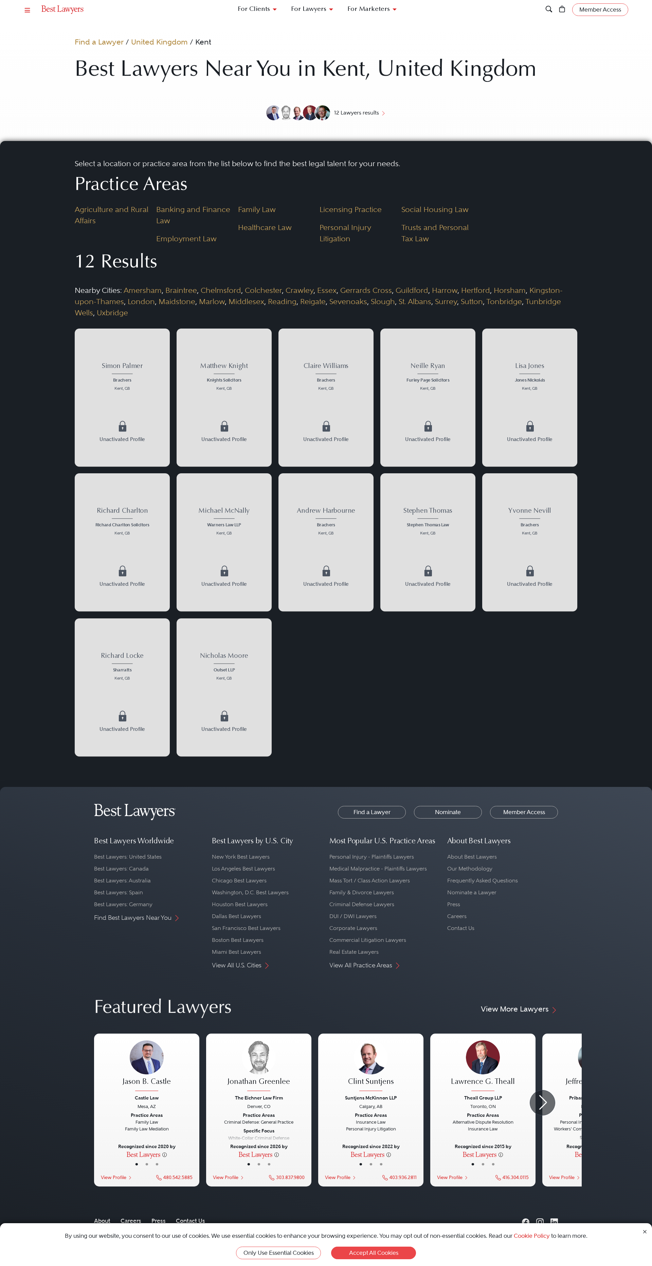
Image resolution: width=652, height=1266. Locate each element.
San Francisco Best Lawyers (246, 928)
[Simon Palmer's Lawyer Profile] (122, 398)
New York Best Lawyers (241, 857)
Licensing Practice (351, 209)
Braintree (181, 290)
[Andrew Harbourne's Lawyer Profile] (326, 542)
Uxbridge (112, 312)
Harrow (444, 290)
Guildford (412, 290)
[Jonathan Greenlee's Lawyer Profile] (259, 1066)
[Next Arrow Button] (542, 1102)
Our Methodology (469, 868)
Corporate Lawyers (353, 928)
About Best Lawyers (472, 857)
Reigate (313, 301)
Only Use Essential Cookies (278, 1252)
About (102, 1220)
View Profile (113, 1177)
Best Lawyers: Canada (121, 868)
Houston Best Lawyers (240, 904)
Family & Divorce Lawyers (361, 892)
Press (453, 904)
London (141, 301)
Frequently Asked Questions (482, 880)
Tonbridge (504, 301)
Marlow (212, 301)
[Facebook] (525, 1221)
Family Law (257, 209)
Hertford (475, 290)
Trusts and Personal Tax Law (435, 233)
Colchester (263, 290)
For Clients (254, 9)
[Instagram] (540, 1221)
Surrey (446, 301)
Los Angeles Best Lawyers (243, 868)
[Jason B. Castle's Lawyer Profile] (147, 1066)
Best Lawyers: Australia (122, 880)
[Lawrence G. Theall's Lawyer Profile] (483, 1066)
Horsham (510, 290)
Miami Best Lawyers (236, 952)
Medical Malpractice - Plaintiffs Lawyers (378, 868)
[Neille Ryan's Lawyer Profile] (427, 398)
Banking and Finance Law (193, 215)
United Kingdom (159, 41)
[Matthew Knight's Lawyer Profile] (224, 398)
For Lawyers (308, 9)
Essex (327, 290)
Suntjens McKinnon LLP (371, 1098)
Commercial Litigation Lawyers (367, 940)
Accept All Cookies (373, 1252)
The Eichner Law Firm (259, 1098)
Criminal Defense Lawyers (361, 904)
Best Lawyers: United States (128, 857)
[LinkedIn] (554, 1221)
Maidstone (177, 301)
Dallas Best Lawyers (236, 916)
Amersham (143, 290)
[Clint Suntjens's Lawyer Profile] (371, 1066)
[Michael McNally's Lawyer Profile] (224, 542)
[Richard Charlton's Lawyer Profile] (122, 542)
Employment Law (186, 238)
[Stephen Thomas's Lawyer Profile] (427, 542)
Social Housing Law (435, 209)
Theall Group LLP (483, 1098)
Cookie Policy (532, 1235)
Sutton (472, 301)
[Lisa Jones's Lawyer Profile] (529, 398)
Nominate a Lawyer (471, 892)
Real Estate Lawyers (354, 952)
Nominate (448, 812)
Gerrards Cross (366, 290)
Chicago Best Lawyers (239, 880)
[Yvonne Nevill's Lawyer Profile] (529, 542)
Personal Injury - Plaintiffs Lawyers (371, 857)
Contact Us (460, 928)
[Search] (549, 9)
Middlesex (246, 301)
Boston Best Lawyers (238, 940)
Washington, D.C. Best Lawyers (250, 892)
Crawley (299, 290)
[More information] (164, 1154)
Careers (457, 916)
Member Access (524, 812)
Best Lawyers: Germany (123, 904)
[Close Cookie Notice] (645, 1231)
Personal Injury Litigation (345, 233)
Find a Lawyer (99, 41)
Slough (383, 301)
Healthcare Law (265, 227)
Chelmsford (221, 290)
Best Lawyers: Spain (118, 892)
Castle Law (147, 1098)
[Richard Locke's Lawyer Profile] (122, 687)
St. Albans (415, 301)
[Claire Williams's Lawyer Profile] (326, 398)
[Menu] (27, 9)
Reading (282, 301)
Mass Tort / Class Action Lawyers (369, 880)
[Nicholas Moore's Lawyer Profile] (224, 687)
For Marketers (368, 9)
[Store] (562, 9)
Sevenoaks (348, 301)
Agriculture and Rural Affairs (111, 215)
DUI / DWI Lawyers (353, 916)
